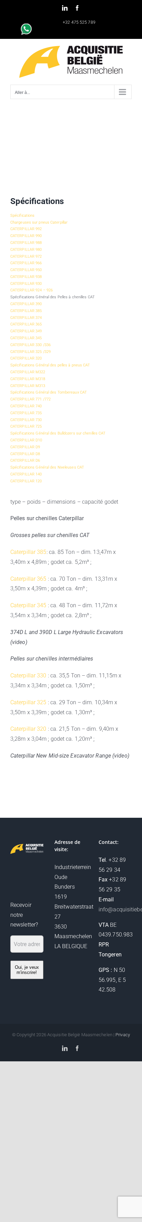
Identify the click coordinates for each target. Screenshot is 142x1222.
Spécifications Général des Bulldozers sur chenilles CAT (58, 433)
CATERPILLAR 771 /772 (30, 399)
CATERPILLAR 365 (26, 324)
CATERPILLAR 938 (26, 277)
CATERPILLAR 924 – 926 (31, 290)
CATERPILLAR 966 (26, 263)
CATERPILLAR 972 (26, 256)
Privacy (122, 1034)
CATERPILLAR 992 (26, 229)
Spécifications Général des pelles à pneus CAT (50, 365)
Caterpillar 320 (28, 729)
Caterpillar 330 (28, 675)
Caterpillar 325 (28, 702)
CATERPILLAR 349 (26, 331)
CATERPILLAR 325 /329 (30, 352)
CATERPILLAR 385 (26, 311)
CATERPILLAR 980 (26, 249)
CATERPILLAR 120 (26, 481)
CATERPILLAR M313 (27, 386)
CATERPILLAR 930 (26, 283)
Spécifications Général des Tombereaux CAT (48, 392)
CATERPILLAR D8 (25, 454)
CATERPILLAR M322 (27, 372)
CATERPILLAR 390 (26, 304)
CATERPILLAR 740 (26, 406)
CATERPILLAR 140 (26, 474)
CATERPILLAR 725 (26, 426)
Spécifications (22, 215)
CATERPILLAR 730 (26, 420)
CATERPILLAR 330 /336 (30, 345)
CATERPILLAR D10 (26, 440)
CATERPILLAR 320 (26, 358)
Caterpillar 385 (28, 552)
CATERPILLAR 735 (26, 413)
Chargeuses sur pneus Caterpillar (39, 222)
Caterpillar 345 (28, 605)
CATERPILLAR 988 (26, 242)
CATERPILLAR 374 (26, 317)
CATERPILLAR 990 (26, 236)
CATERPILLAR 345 (26, 338)
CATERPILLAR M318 (27, 379)
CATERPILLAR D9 (25, 447)
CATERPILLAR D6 (25, 460)
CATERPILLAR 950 (26, 270)
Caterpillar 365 (28, 579)
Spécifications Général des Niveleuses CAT (47, 467)
